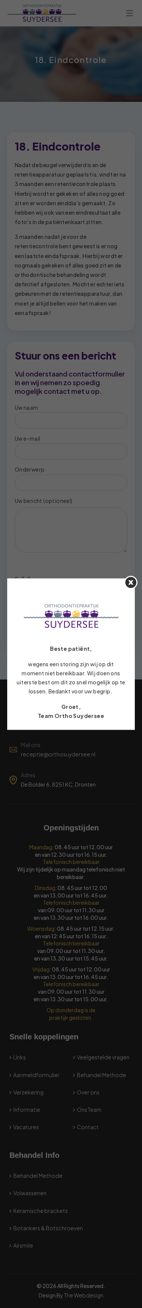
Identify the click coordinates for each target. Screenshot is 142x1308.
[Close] (130, 582)
